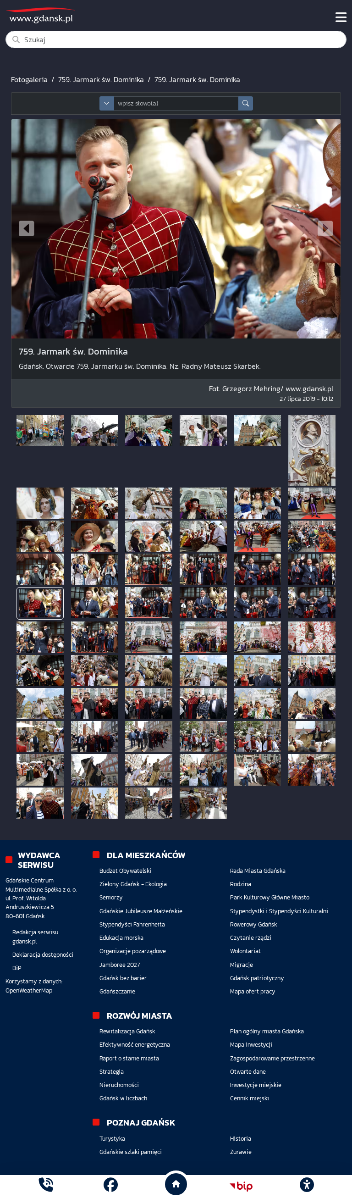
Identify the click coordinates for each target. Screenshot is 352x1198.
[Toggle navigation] (341, 17)
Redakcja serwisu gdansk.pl (35, 936)
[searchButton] (245, 103)
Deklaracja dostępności (42, 954)
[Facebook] (111, 1186)
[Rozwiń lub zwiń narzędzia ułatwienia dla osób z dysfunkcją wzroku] (306, 1186)
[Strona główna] (45, 1186)
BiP (17, 968)
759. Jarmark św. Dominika (101, 79)
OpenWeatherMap (29, 990)
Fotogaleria (29, 79)
